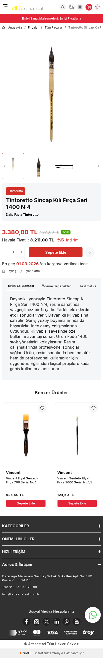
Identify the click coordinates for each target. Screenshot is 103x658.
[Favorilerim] (97, 7)
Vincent (13, 472)
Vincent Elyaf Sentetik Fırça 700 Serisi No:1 (22, 480)
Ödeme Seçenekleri (57, 286)
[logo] (27, 7)
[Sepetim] (89, 7)
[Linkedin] (56, 622)
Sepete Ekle (55, 252)
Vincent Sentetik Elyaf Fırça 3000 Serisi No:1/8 (74, 480)
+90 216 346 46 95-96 (19, 587)
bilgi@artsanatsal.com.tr (21, 594)
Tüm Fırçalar (53, 27)
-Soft (24, 653)
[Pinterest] (66, 622)
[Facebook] (26, 622)
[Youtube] (76, 622)
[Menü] (5, 6)
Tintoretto (15, 191)
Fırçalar (33, 27)
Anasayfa (15, 27)
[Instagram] (36, 622)
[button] (4, 166)
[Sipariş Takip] (71, 7)
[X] (46, 622)
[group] (51, 93)
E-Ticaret (36, 653)
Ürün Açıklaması (21, 286)
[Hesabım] (80, 7)
